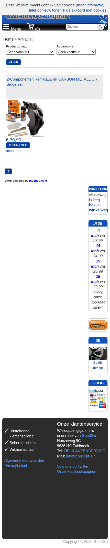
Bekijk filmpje (98, 365)
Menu (16, 29)
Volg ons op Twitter (73, 466)
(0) (37, 29)
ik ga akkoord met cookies (84, 10)
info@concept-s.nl (81, 456)
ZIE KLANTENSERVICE (84, 451)
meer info (13, 150)
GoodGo (89, 435)
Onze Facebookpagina (76, 471)
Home (8, 39)
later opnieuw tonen (45, 10)
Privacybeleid (15, 465)
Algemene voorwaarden (24, 460)
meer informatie (90, 5)
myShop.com (38, 180)
